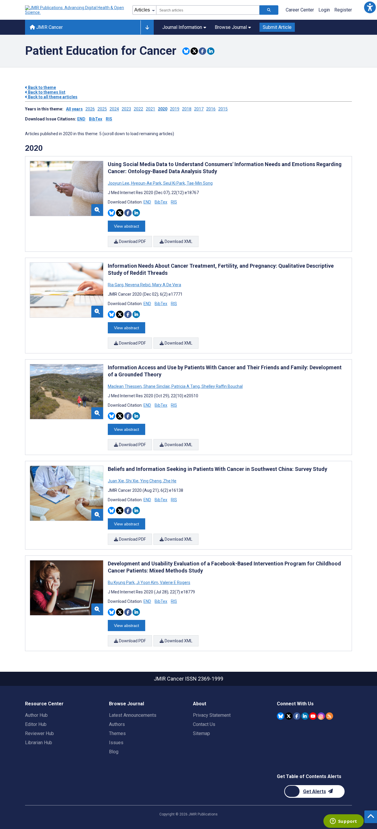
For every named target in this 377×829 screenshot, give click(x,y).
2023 (126, 109)
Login (324, 10)
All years (74, 109)
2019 (174, 109)
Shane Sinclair (157, 386)
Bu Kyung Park (121, 582)
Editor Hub (36, 724)
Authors (117, 724)
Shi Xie (132, 481)
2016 (211, 109)
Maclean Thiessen (125, 386)
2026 (90, 109)
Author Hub (36, 715)
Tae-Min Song (199, 183)
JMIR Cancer (49, 27)
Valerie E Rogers (174, 582)
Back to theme (41, 87)
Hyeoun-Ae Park (146, 183)
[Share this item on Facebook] (202, 51)
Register (343, 10)
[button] (369, 7)
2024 (114, 109)
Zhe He (169, 481)
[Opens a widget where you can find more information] (343, 821)
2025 (102, 109)
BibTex (95, 119)
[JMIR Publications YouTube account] (313, 716)
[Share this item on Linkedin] (210, 51)
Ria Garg (116, 284)
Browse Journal (231, 27)
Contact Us (204, 724)
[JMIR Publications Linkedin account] (305, 716)
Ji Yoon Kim (147, 582)
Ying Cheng (150, 481)
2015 (223, 109)
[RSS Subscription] (329, 716)
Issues (116, 742)
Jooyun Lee (119, 183)
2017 (199, 109)
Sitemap (201, 733)
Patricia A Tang (186, 386)
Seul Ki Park (174, 183)
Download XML (178, 241)
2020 (162, 109)
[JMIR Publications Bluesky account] (280, 716)
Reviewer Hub (39, 733)
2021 (150, 109)
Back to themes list (46, 92)
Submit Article (277, 27)
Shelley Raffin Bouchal (222, 386)
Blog (113, 751)
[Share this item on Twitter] (194, 51)
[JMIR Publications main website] (75, 10)
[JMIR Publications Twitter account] (288, 716)
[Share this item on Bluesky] (186, 51)
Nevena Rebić (137, 284)
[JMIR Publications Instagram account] (321, 716)
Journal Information (182, 27)
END (81, 119)
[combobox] (207, 10)
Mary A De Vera (166, 284)
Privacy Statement (212, 715)
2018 (186, 109)
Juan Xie (116, 481)
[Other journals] (147, 27)
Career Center (300, 10)
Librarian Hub (38, 742)
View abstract (126, 226)
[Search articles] (268, 10)
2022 (138, 109)
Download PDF (132, 241)
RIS (109, 119)
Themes (117, 733)
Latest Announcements (132, 715)
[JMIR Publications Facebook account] (296, 716)
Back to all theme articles (52, 97)
